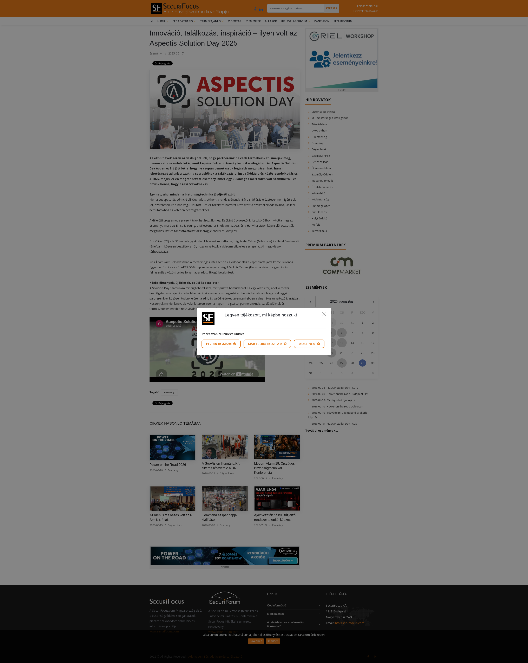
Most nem (307, 344)
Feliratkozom (219, 344)
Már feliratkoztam (265, 344)
